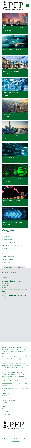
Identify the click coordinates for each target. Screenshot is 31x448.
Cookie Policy (5, 393)
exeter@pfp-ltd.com (7, 414)
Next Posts (20, 267)
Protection (5, 254)
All (2, 234)
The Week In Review (7, 259)
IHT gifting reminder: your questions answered (15, 295)
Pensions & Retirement (8, 248)
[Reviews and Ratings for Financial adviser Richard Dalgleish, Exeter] (15, 441)
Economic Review (7, 239)
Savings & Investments (8, 256)
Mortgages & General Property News (12, 245)
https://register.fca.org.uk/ (8, 363)
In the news (5, 276)
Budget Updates (6, 237)
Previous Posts (8, 267)
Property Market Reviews (9, 251)
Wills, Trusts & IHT (7, 262)
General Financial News (8, 242)
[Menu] (27, 5)
